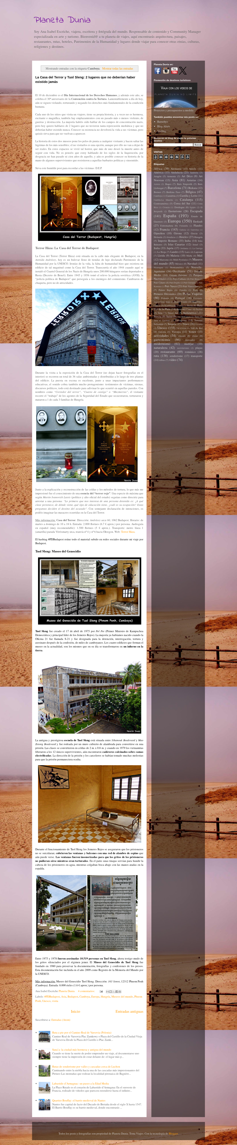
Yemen (192, 331)
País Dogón (174, 282)
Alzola (192, 169)
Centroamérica (161, 203)
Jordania (184, 248)
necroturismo (183, 348)
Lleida (161, 255)
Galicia (182, 229)
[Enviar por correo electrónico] (107, 991)
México (179, 263)
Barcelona (174, 187)
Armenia (171, 176)
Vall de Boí (196, 328)
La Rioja (161, 251)
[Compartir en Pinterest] (119, 991)
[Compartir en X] (113, 991)
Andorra (194, 172)
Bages (168, 184)
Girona (178, 233)
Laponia (198, 251)
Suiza (169, 316)
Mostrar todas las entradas (117, 68)
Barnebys (162, 121)
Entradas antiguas (129, 1011)
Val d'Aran (181, 328)
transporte (196, 356)
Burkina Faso (173, 192)
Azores (157, 184)
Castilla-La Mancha (163, 199)
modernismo (162, 343)
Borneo (157, 192)
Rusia (190, 305)
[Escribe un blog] (110, 991)
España (169, 215)
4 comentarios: (87, 991)
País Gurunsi (189, 282)
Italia (157, 248)
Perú (195, 290)
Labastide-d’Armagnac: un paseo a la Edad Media (80, 1083)
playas (198, 348)
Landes (174, 252)
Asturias (191, 180)
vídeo (172, 359)
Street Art (173, 312)
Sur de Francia (184, 316)
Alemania (176, 169)
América (158, 172)
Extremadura (166, 225)
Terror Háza (128, 532)
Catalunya (186, 199)
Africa (158, 168)
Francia (165, 229)
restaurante (168, 351)
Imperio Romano (168, 240)
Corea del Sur (182, 203)
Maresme (164, 259)
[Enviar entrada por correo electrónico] (100, 991)
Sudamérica (190, 313)
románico (190, 352)
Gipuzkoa (159, 233)
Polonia (165, 298)
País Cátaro (159, 282)
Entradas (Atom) (60, 1020)
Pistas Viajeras (192, 293)
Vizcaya (176, 331)
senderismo (176, 356)
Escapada (196, 211)
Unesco (46, 1001)
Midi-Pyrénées (180, 259)
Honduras (171, 237)
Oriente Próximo (178, 275)
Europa (95, 996)
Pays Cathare (179, 278)
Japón (170, 248)
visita (55, 1001)
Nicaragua (158, 267)
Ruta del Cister (184, 309)
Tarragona (181, 320)
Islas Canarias (176, 244)
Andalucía (177, 172)
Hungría (105, 996)
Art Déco (187, 176)
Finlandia (183, 225)
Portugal (180, 298)
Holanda (158, 237)
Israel (195, 244)
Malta (189, 255)
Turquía (172, 324)
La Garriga (197, 248)
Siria (160, 312)
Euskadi (197, 221)
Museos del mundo (122, 996)
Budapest (73, 996)
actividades (161, 335)
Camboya (84, 996)
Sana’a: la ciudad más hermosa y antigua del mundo (81, 1049)
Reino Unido (181, 301)
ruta (156, 355)
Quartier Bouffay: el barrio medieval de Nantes (78, 1100)
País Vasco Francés (192, 286)
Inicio (75, 1011)
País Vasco (171, 286)
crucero (182, 335)
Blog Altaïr (163, 126)
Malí (199, 255)
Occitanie (179, 271)
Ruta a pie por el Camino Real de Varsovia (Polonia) (81, 1032)
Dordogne (179, 207)
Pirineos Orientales (165, 294)
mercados (190, 339)
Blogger (173, 1133)
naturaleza (160, 347)
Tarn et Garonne (162, 320)
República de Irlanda (173, 305)
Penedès (183, 290)
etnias (195, 335)
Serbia (199, 309)
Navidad (192, 263)
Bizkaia (192, 188)
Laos (187, 251)
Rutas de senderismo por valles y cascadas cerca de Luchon (86, 1066)
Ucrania (198, 324)
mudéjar (189, 344)
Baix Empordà (184, 184)
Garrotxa (195, 229)
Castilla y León (188, 195)
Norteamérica (177, 267)
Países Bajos (166, 290)
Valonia (162, 331)
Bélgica (191, 191)
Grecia (194, 233)
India (188, 240)
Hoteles (183, 237)
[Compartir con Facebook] (116, 991)
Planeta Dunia (62, 20)
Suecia (157, 316)
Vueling (161, 131)
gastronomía (162, 339)
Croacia (166, 207)
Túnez (185, 324)
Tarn (196, 316)
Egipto (193, 207)
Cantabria (171, 195)
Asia (63, 996)
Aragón (157, 176)
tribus (162, 360)
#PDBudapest (52, 996)
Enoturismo (175, 211)
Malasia (174, 255)
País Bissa (194, 278)
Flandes (198, 225)
